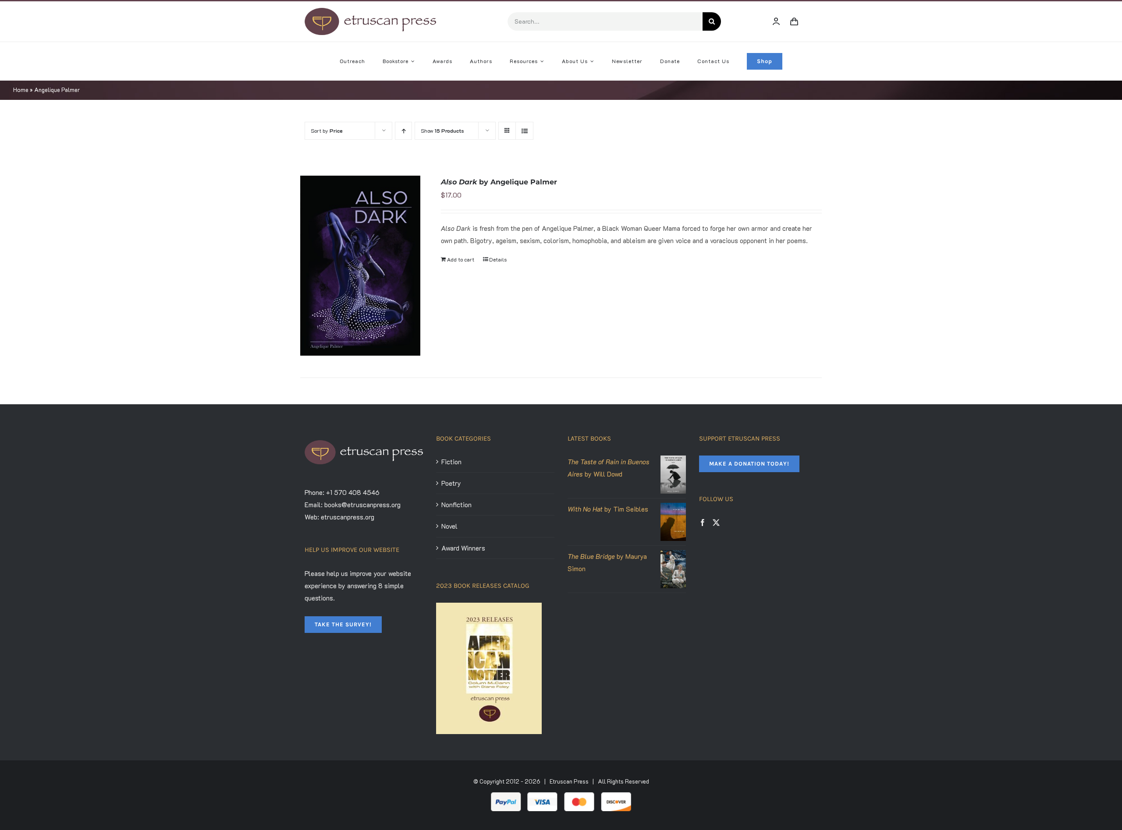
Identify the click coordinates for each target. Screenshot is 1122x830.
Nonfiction (456, 504)
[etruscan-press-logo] (370, 11)
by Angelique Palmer (499, 182)
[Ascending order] (403, 131)
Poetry (451, 483)
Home (20, 89)
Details (498, 259)
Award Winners (463, 548)
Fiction (451, 461)
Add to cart (460, 259)
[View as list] (524, 130)
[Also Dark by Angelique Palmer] (360, 266)
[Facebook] (702, 522)
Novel (449, 526)
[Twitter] (716, 522)
